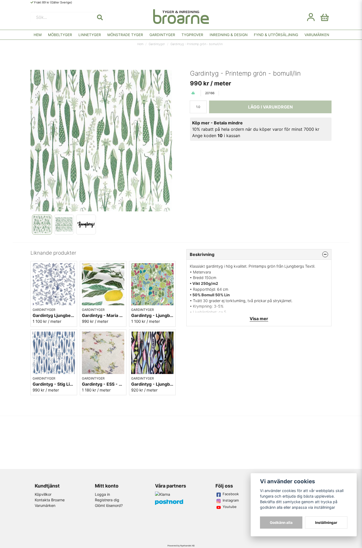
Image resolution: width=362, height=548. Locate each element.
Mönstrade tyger (125, 35)
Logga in (102, 494)
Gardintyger (162, 35)
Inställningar (326, 522)
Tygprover (192, 35)
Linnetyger (89, 35)
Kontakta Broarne (50, 500)
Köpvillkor (43, 494)
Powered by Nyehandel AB (181, 545)
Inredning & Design (229, 35)
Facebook (231, 494)
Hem (38, 35)
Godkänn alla (281, 522)
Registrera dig (107, 500)
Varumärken (316, 35)
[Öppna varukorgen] (325, 17)
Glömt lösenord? (109, 505)
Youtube (230, 506)
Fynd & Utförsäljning (276, 35)
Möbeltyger (60, 35)
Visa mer (259, 318)
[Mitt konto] (311, 17)
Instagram (231, 500)
